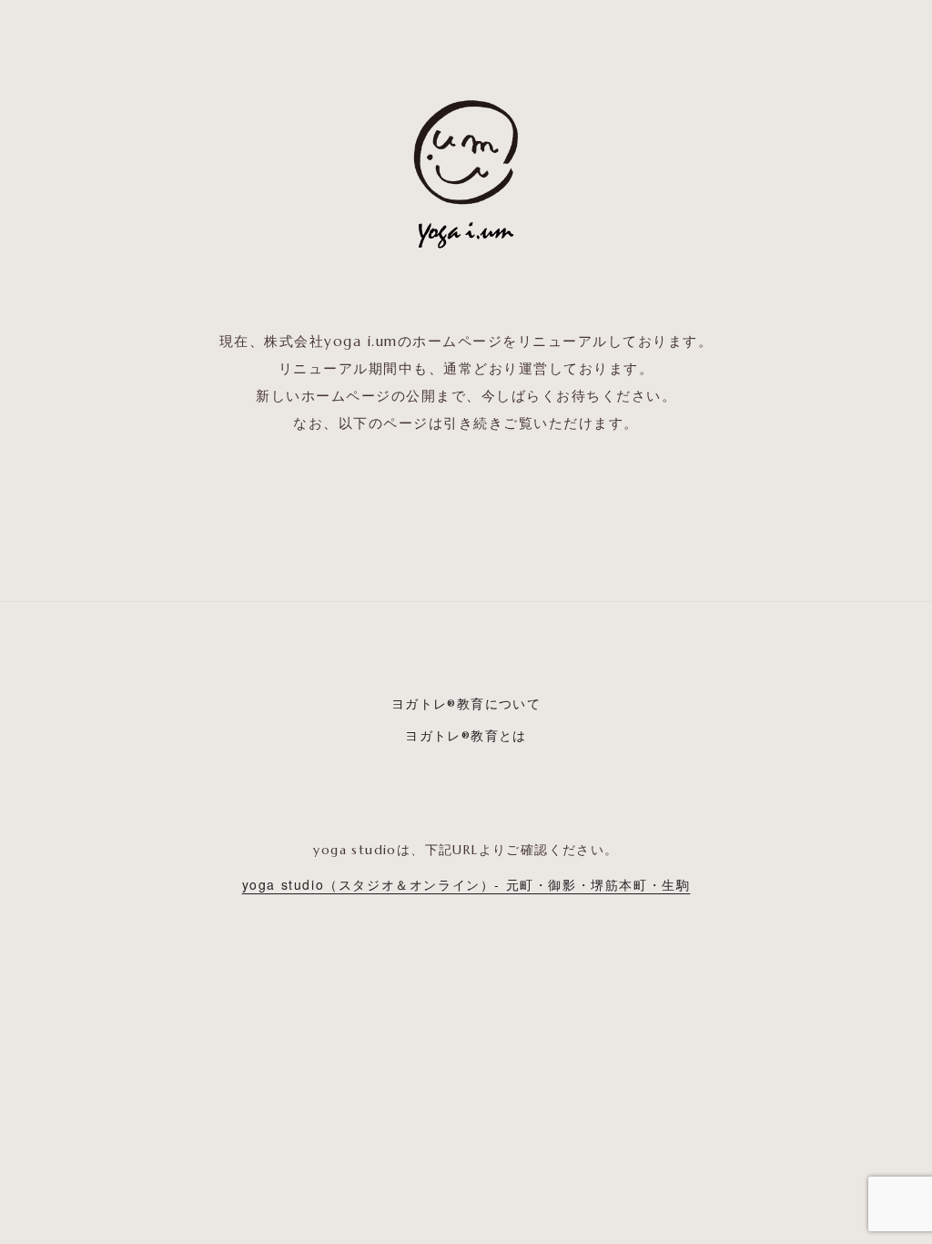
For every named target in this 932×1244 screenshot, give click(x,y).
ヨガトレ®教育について (466, 704)
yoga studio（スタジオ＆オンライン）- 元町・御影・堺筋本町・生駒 (466, 884)
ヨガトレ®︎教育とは (466, 736)
